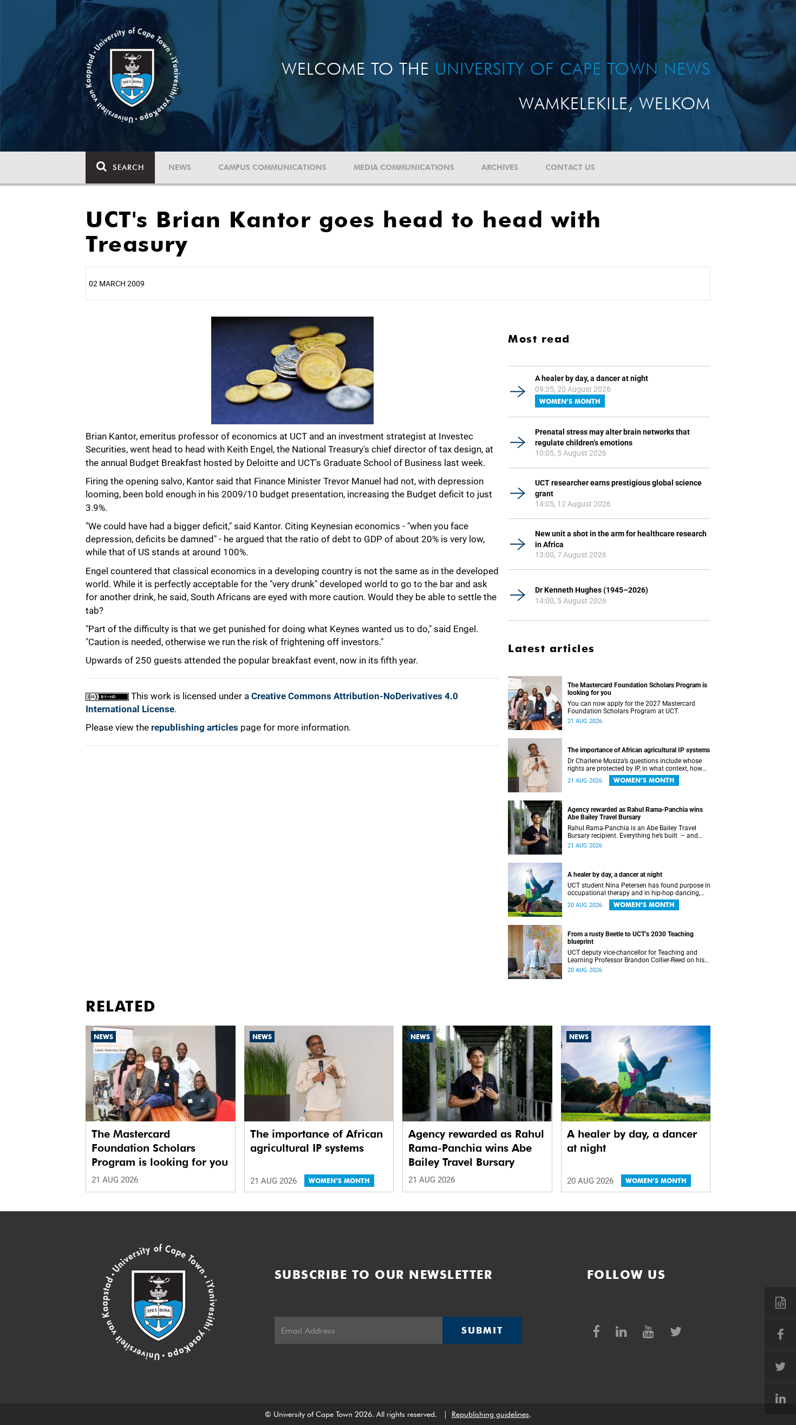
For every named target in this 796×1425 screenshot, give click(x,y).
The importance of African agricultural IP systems (638, 750)
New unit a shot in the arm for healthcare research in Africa (621, 539)
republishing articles (194, 727)
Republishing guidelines (490, 1414)
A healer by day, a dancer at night (591, 378)
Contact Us (570, 167)
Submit (482, 1330)
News (179, 167)
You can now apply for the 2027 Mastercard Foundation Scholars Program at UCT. (631, 707)
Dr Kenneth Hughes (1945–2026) (591, 590)
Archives (499, 167)
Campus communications (272, 167)
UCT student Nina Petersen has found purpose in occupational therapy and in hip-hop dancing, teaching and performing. (638, 889)
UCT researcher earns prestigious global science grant (618, 488)
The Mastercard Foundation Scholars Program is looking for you (637, 689)
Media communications (404, 167)
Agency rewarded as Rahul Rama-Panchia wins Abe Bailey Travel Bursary (635, 813)
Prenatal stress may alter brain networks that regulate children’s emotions (612, 437)
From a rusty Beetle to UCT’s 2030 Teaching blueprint (630, 937)
